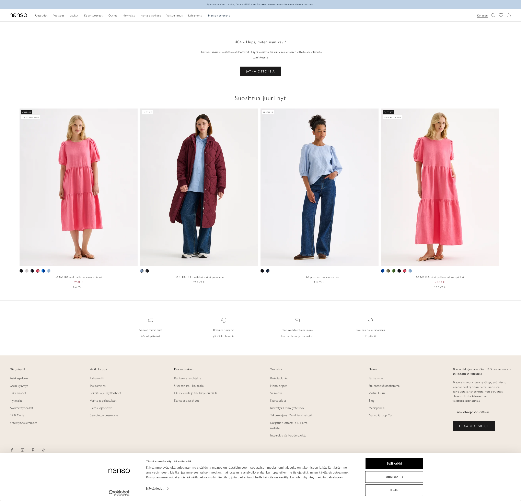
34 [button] (299, 261)
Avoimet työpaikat (21, 407)
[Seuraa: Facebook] (12, 450)
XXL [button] (92, 261)
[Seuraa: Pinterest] (33, 450)
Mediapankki (376, 407)
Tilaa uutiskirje (474, 426)
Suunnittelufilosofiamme (384, 385)
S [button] (69, 261)
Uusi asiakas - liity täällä (189, 385)
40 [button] (316, 261)
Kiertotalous (278, 400)
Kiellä (394, 490)
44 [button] (328, 261)
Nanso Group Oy (380, 415)
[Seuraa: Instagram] (22, 450)
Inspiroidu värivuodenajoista (288, 435)
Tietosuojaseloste (101, 407)
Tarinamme (376, 378)
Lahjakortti (97, 378)
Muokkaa (391, 477)
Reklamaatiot (18, 392)
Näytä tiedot (154, 488)
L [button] (79, 261)
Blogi (372, 400)
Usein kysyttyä (19, 385)
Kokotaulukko (279, 378)
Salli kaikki (394, 463)
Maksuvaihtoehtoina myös (297, 330)
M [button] (74, 261)
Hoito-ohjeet (278, 385)
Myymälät (16, 400)
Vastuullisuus (377, 392)
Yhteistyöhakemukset (23, 422)
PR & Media (17, 415)
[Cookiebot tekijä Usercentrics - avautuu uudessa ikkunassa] (119, 493)
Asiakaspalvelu (19, 378)
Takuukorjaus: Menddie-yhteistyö (291, 415)
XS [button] (64, 261)
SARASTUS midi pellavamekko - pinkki (78, 277)
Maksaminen (98, 385)
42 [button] (322, 261)
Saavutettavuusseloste (104, 415)
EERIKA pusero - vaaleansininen (319, 277)
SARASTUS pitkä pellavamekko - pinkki (440, 277)
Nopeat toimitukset (150, 330)
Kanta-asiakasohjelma (187, 378)
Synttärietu (213, 4)
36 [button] (304, 261)
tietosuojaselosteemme (466, 400)
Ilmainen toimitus (223, 330)
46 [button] (334, 261)
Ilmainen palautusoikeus (370, 330)
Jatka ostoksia (260, 71)
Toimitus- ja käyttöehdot (105, 392)
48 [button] (340, 261)
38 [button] (310, 261)
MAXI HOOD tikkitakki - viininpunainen (199, 277)
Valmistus (276, 392)
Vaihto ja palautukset (103, 400)
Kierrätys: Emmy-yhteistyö (287, 407)
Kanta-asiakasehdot (186, 400)
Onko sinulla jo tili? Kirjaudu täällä (195, 392)
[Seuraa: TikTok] (44, 450)
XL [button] (84, 261)
